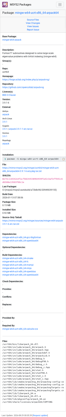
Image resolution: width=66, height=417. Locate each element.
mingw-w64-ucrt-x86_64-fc (15, 261)
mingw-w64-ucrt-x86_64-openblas (19, 271)
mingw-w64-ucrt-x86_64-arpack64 (37, 12)
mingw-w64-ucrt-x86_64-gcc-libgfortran (21, 237)
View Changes (33, 23)
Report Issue (33, 29)
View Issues (33, 26)
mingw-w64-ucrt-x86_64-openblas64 (20, 240)
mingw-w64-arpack (11, 40)
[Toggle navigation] (60, 5)
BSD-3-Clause (9, 95)
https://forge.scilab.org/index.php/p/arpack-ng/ (26, 79)
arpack (5, 114)
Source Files (33, 20)
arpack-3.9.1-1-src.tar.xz (20, 129)
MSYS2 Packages (20, 4)
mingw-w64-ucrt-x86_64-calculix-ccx (20, 329)
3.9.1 (4, 122)
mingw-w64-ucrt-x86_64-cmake (17, 258)
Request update (40, 415)
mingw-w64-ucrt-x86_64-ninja (17, 268)
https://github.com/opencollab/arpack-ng (23, 87)
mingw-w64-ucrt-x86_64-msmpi (18, 265)
